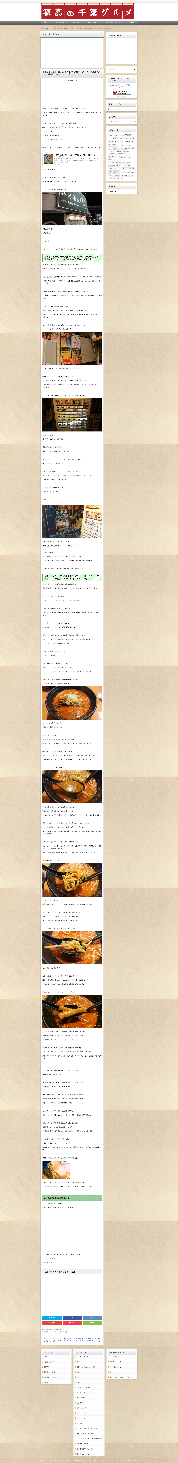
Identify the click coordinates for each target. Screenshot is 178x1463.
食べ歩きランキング (122, 96)
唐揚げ (129, 162)
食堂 (78, 1377)
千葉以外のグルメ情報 (84, 1454)
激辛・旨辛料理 (58, 1332)
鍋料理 (132, 172)
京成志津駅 (126, 151)
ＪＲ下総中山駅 (116, 175)
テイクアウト (113, 145)
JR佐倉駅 (110, 135)
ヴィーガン (124, 148)
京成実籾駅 (111, 151)
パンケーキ (117, 148)
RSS (136, 1)
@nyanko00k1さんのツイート (116, 109)
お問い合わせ (114, 1)
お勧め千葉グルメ (60, 23)
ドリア (121, 145)
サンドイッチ (121, 141)
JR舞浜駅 (121, 135)
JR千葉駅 (46, 1332)
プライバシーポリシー (117, 1362)
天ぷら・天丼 (126, 165)
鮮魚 (109, 175)
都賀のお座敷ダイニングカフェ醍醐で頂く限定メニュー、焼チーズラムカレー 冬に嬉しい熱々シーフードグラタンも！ (86, 1340)
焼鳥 (123, 172)
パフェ (110, 148)
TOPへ (45, 23)
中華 (78, 1362)
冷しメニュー (112, 157)
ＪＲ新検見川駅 (111, 178)
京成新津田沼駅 (111, 153)
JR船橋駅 (128, 135)
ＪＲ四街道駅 (124, 175)
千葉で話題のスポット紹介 (85, 1449)
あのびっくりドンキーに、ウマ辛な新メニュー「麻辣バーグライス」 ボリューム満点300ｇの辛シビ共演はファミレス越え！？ (57, 1340)
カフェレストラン (82, 1408)
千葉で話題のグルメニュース (86, 1433)
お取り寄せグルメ (82, 1444)
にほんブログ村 (122, 87)
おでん (114, 138)
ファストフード (81, 1423)
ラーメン (51, 1332)
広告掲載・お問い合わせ (115, 23)
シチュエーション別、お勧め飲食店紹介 (89, 1438)
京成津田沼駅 (120, 153)
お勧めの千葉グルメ (123, 138)
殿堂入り (124, 168)
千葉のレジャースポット (126, 157)
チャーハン (129, 141)
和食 (78, 1372)
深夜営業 (65, 1332)
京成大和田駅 (131, 148)
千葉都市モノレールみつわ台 (115, 159)
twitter (131, 1)
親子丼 (127, 172)
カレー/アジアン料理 (83, 1387)
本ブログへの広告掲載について (119, 1377)
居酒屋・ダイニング (114, 168)
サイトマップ (123, 1)
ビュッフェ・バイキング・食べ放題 (88, 1428)
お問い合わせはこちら (117, 1367)
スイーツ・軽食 (81, 1413)
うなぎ (110, 138)
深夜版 (132, 23)
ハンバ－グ (127, 145)
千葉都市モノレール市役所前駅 (116, 162)
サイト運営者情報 (115, 1357)
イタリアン (80, 1403)
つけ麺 (131, 138)
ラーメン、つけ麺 (71, 1330)
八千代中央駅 (127, 153)
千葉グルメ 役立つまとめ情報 (86, 1367)
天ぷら (119, 165)
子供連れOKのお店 (92, 23)
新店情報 (76, 23)
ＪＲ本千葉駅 (120, 178)
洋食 (78, 1382)
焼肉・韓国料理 (81, 1398)
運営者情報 (105, 1)
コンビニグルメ (81, 1418)
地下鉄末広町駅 (111, 165)
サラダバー (112, 141)
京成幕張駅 (119, 151)
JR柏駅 (116, 135)
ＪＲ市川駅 (131, 175)
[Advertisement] (72, 53)
